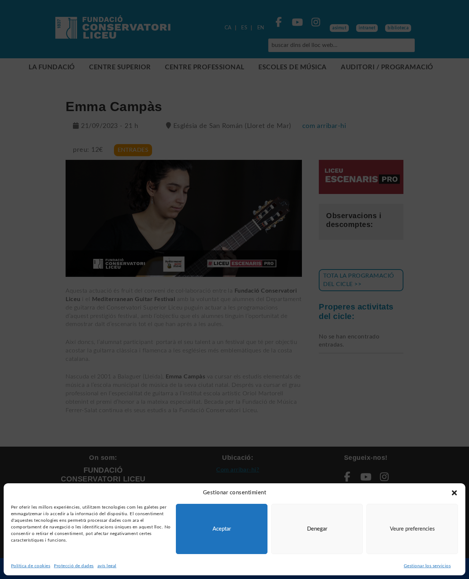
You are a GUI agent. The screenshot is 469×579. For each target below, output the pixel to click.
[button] (454, 492)
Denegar (317, 529)
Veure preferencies (412, 529)
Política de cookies (30, 566)
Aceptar (222, 529)
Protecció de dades (74, 566)
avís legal (107, 566)
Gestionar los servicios (427, 566)
